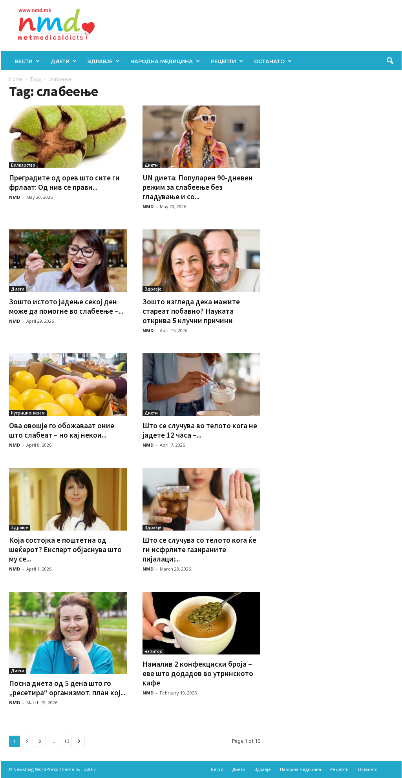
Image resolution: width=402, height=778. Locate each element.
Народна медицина (161, 61)
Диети (60, 61)
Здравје (100, 61)
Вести (24, 61)
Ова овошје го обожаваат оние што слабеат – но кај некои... (61, 430)
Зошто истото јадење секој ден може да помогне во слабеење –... (66, 306)
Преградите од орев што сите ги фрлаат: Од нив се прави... (64, 182)
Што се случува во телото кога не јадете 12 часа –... (200, 430)
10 (66, 741)
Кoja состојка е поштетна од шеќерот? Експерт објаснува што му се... (65, 549)
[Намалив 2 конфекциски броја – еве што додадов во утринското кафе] (201, 623)
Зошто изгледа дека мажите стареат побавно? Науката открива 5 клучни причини (191, 311)
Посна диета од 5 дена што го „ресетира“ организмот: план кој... (67, 687)
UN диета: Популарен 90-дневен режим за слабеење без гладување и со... (198, 187)
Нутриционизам (28, 413)
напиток (153, 651)
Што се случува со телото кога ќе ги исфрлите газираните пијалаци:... (199, 549)
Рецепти (223, 61)
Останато (269, 61)
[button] (389, 61)
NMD (14, 197)
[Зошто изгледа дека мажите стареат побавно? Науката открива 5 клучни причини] (201, 260)
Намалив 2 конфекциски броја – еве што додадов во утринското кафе (198, 673)
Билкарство (23, 165)
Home (16, 79)
